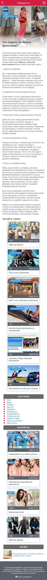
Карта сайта (12, 423)
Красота (10, 407)
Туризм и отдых (13, 418)
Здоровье (11, 409)
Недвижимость (13, 413)
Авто (9, 400)
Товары (10, 404)
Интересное (12, 411)
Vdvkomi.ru (23, 3)
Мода (5, 9)
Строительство (13, 416)
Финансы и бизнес (14, 420)
